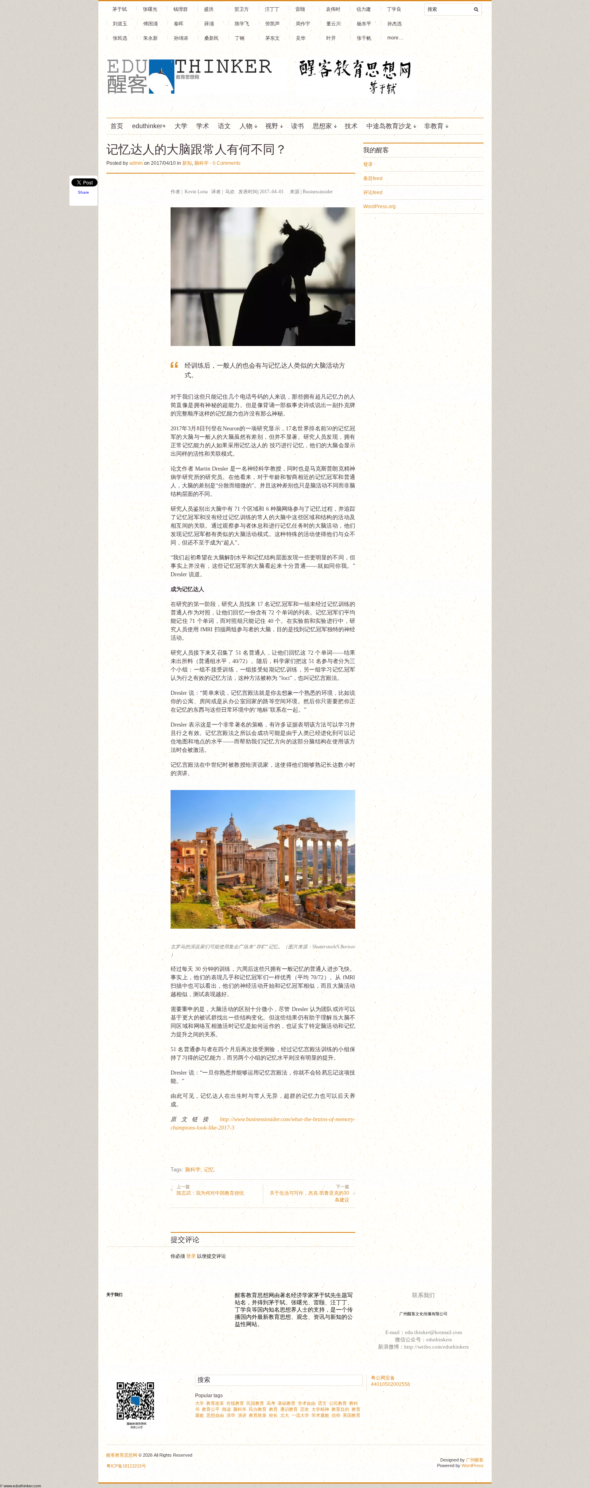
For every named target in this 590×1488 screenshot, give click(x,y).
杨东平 (364, 24)
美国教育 (351, 1415)
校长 (273, 1415)
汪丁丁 (272, 9)
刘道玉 (120, 24)
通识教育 (289, 1409)
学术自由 (306, 1403)
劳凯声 (272, 24)
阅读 (226, 1409)
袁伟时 (333, 9)
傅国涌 (150, 24)
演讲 (242, 1415)
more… (395, 38)
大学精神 (320, 1409)
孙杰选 (394, 24)
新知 (187, 163)
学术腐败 (320, 1415)
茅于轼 (119, 9)
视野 (271, 126)
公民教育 (338, 1403)
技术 (351, 126)
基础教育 (286, 1403)
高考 (271, 1403)
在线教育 (235, 1403)
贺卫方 (241, 9)
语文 (224, 126)
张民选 (120, 38)
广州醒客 (475, 1459)
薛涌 (209, 24)
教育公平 (211, 1409)
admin (136, 163)
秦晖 (178, 24)
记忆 (209, 1170)
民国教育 (255, 1403)
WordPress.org (379, 206)
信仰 (336, 1415)
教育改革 (215, 1403)
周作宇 (303, 24)
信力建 (363, 9)
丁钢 (239, 38)
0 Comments (226, 163)
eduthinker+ (149, 126)
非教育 (434, 126)
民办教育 (258, 1409)
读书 (297, 126)
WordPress (473, 1465)
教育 (273, 1409)
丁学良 (394, 9)
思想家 (322, 126)
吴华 (300, 38)
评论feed (372, 192)
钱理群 (180, 9)
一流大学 (300, 1415)
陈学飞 (242, 24)
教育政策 (258, 1415)
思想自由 (215, 1415)
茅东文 (272, 38)
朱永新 (150, 38)
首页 (116, 126)
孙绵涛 (181, 38)
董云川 (333, 24)
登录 (191, 1256)
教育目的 (340, 1409)
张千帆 (364, 38)
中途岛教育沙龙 (388, 126)
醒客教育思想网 (121, 1455)
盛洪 (209, 9)
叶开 (331, 38)
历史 (304, 1409)
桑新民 (211, 38)
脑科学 (201, 163)
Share (83, 192)
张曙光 (150, 9)
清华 (230, 1415)
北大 (284, 1415)
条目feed (372, 178)
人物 (246, 126)
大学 (181, 126)
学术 (202, 126)
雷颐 (300, 9)
